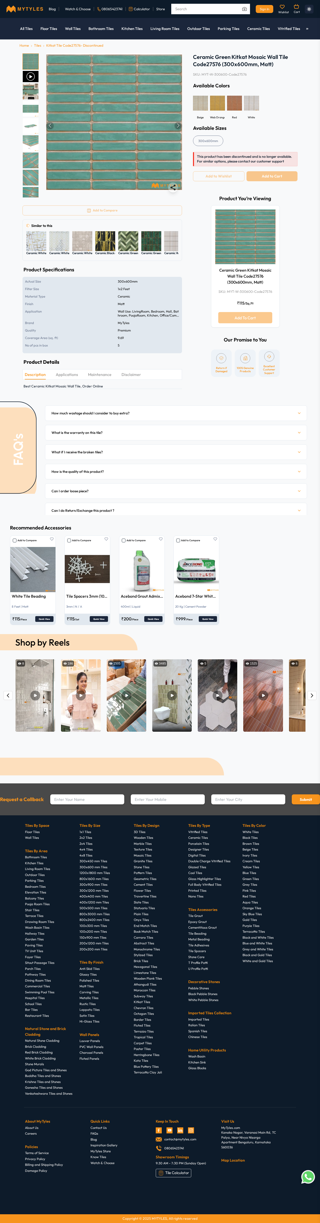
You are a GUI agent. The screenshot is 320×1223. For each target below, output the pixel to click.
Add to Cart (272, 176)
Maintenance (100, 374)
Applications (67, 374)
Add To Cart (245, 317)
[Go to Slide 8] (30, 178)
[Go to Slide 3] (30, 91)
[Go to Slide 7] (30, 160)
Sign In (264, 9)
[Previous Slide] (50, 125)
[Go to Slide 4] (30, 109)
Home (24, 45)
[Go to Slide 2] (30, 76)
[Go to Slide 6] (30, 143)
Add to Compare (27, 540)
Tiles (37, 45)
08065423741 (112, 9)
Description (35, 374)
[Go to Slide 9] (30, 195)
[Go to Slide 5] (30, 126)
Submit (306, 799)
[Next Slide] (178, 125)
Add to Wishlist (219, 176)
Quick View (44, 619)
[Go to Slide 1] (30, 61)
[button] (114, 125)
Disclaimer (131, 374)
